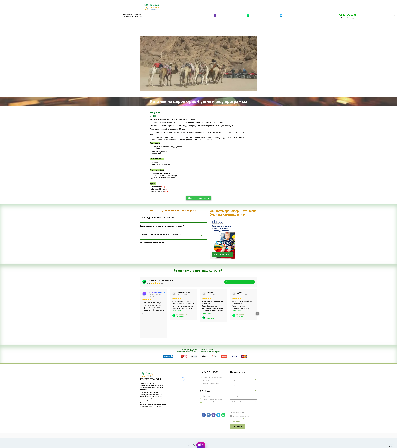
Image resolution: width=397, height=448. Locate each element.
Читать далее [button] (177, 310)
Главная (164, 7)
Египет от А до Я (150, 379)
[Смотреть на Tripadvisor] (174, 294)
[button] (139, 313)
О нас (248, 7)
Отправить (237, 426)
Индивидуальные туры (207, 7)
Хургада (190, 7)
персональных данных (241, 418)
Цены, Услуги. (237, 7)
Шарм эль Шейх (176, 7)
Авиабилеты (224, 7)
